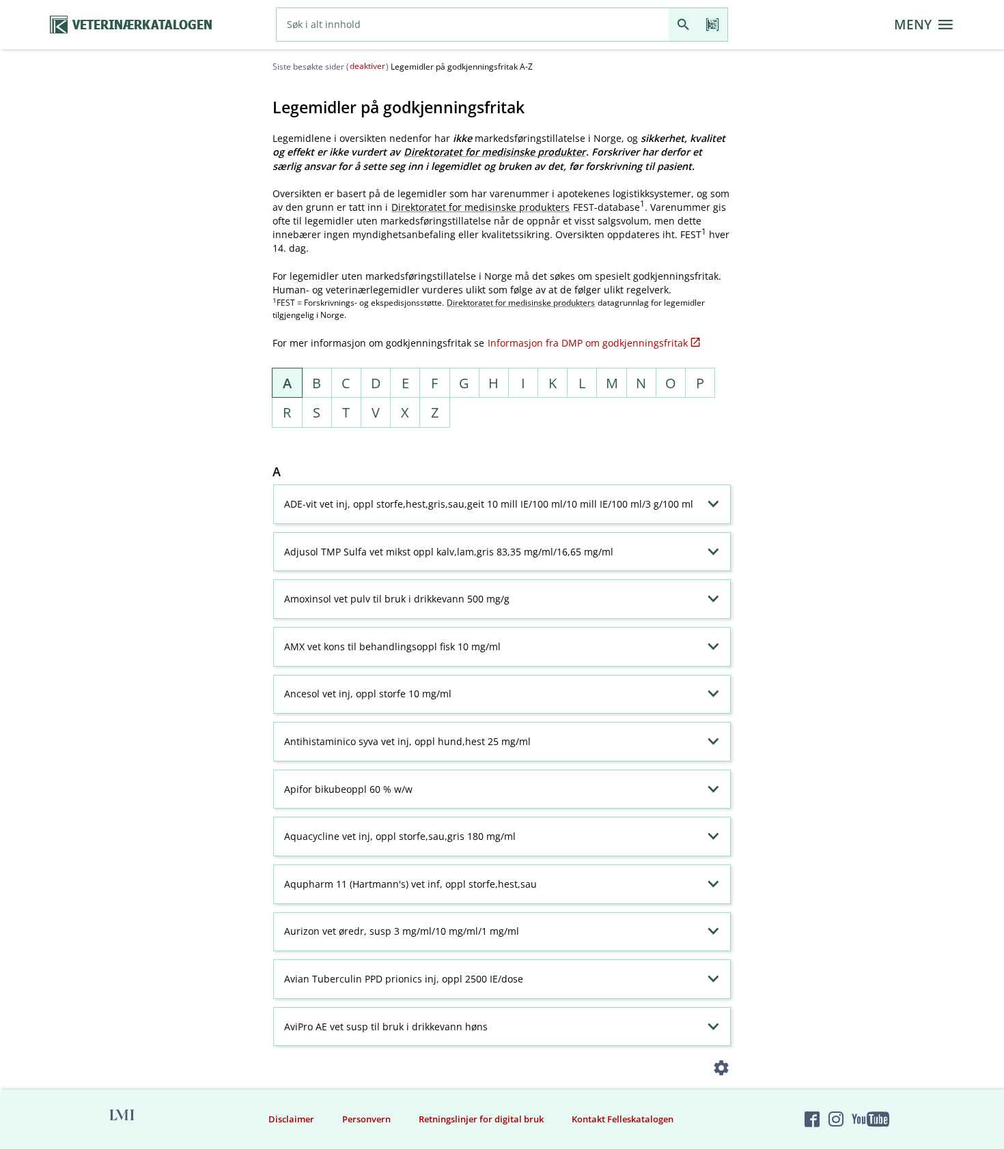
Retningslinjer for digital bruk (481, 1119)
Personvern (366, 1119)
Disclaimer (291, 1119)
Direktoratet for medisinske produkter (494, 151)
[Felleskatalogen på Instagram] (836, 1119)
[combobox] (473, 24)
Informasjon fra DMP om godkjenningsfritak (588, 342)
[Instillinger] (721, 1070)
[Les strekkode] (712, 24)
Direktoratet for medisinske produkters (480, 207)
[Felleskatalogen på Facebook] (812, 1119)
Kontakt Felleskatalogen (622, 1119)
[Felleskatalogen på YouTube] (870, 1119)
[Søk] (683, 24)
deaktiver (367, 66)
